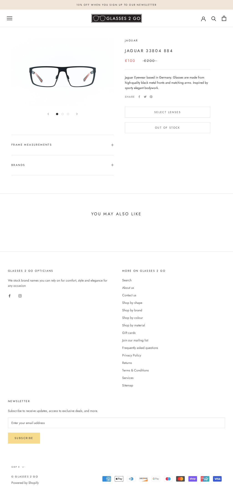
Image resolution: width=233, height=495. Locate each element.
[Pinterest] (151, 96)
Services (128, 378)
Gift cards (129, 332)
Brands (18, 165)
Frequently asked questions (140, 347)
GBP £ (15, 467)
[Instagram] (20, 295)
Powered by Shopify (25, 482)
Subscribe (24, 438)
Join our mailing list (135, 340)
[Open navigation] (9, 18)
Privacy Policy (131, 355)
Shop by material (133, 325)
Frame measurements (31, 145)
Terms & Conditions (135, 370)
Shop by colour (132, 317)
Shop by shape (132, 302)
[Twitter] (145, 96)
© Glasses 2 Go (24, 476)
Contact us (129, 295)
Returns (127, 362)
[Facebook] (139, 96)
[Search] (213, 18)
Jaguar (131, 40)
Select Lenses (167, 112)
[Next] (77, 114)
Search (127, 280)
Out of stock (167, 128)
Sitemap (127, 385)
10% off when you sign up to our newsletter (116, 5)
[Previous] (48, 114)
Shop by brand (132, 310)
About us (128, 287)
